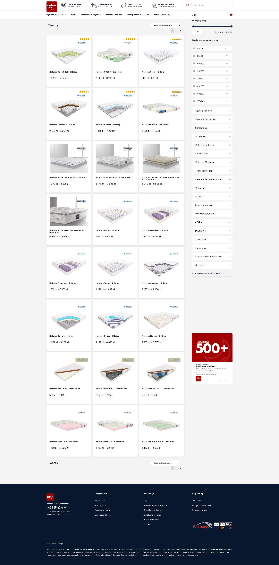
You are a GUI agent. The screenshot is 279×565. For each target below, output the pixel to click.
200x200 (201, 101)
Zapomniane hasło (103, 515)
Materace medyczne (91, 14)
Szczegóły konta (102, 510)
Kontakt (147, 524)
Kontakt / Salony (162, 14)
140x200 (200, 78)
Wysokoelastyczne (204, 213)
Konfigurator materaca (138, 14)
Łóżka (74, 14)
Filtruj (197, 32)
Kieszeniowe (201, 153)
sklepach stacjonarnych (86, 549)
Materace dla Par (113, 14)
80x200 (200, 48)
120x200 (200, 71)
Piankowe (200, 230)
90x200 (200, 56)
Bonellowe (200, 136)
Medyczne (200, 187)
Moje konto (100, 500)
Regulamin (196, 500)
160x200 (200, 86)
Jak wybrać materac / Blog (155, 505)
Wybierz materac (54, 14)
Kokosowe (200, 239)
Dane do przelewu (151, 519)
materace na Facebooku (197, 549)
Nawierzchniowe (203, 110)
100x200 (200, 63)
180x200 (200, 93)
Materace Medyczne (204, 145)
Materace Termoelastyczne (208, 179)
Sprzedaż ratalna (199, 510)
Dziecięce (200, 265)
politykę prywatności (83, 555)
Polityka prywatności (201, 505)
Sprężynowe (201, 127)
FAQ (145, 500)
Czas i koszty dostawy (153, 510)
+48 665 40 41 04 (56, 507)
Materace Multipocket (205, 119)
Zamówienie (100, 505)
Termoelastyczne (203, 170)
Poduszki (199, 196)
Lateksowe (200, 247)
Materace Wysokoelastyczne (209, 256)
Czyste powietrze (203, 205)
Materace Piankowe (204, 162)
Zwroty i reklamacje (152, 515)
